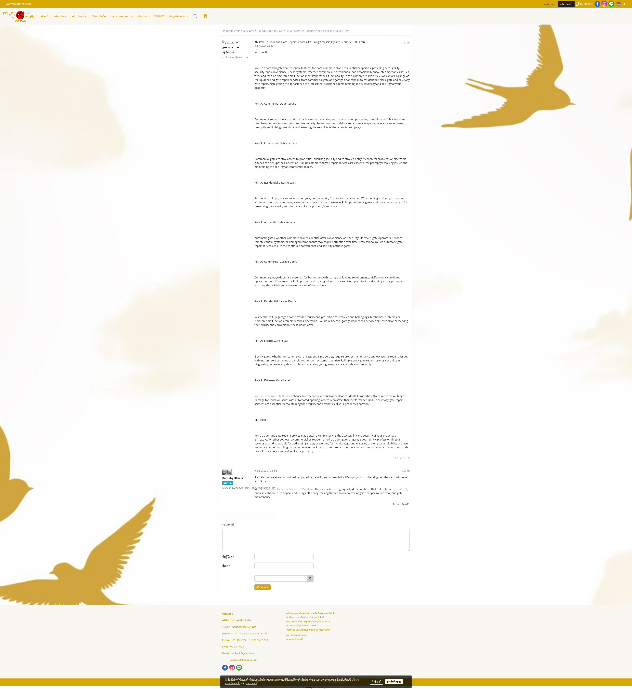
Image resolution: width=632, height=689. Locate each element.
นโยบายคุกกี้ (251, 683)
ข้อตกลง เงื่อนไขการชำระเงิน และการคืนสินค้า (308, 630)
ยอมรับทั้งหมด (394, 681)
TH (623, 4)
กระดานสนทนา (231, 31)
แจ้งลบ (406, 42)
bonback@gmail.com (242, 653)
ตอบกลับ (264, 587)
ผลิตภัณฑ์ (78, 16)
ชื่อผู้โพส (228, 557)
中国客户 (159, 16)
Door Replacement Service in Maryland (289, 489)
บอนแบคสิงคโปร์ (294, 639)
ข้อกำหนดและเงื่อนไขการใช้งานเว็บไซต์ (305, 617)
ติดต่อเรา (143, 16)
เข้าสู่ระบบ (549, 4)
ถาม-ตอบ (248, 31)
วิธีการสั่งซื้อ (99, 16)
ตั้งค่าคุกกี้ (376, 681)
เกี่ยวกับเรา (60, 16)
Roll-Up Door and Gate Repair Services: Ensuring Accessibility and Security (303, 31)
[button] (195, 16)
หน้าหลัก (44, 16)
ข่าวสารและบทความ (122, 16)
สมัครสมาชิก (566, 4)
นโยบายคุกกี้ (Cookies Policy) (301, 625)
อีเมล (226, 565)
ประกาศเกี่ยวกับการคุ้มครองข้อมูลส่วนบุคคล (308, 621)
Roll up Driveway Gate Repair (272, 396)
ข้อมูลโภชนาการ (178, 16)
